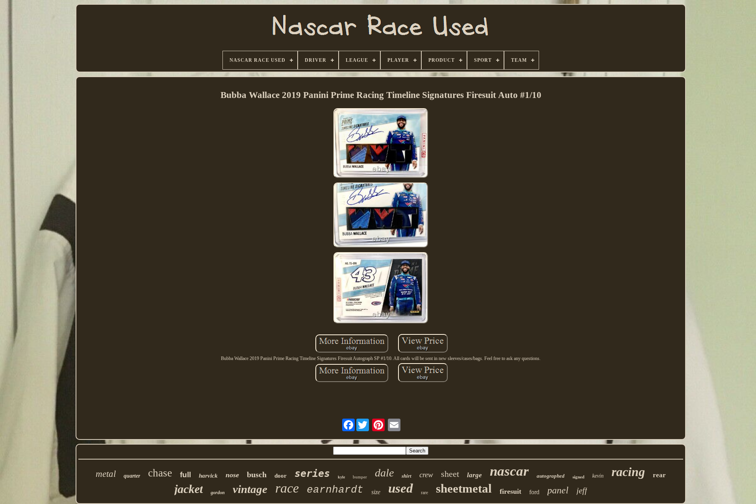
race (287, 488)
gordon (218, 492)
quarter (132, 476)
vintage (250, 489)
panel (558, 490)
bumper (360, 476)
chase (160, 473)
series (312, 473)
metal (106, 474)
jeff (581, 490)
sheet (450, 474)
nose (232, 475)
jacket (188, 488)
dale (384, 473)
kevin (598, 476)
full (185, 475)
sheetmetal (464, 488)
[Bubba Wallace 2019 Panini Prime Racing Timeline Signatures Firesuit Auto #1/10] (380, 144)
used (400, 488)
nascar (509, 471)
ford (534, 492)
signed (578, 476)
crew (426, 475)
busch (257, 474)
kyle (341, 477)
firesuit (510, 491)
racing (628, 472)
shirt (406, 476)
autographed (551, 476)
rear (659, 475)
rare (424, 492)
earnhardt (335, 490)
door (280, 476)
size (375, 492)
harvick (208, 476)
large (474, 475)
